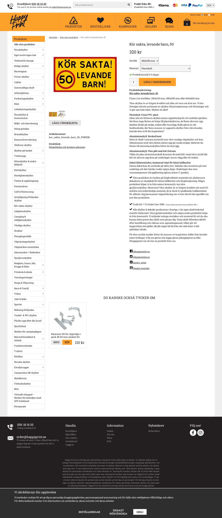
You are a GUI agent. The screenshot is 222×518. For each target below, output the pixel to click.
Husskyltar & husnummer (21, 116)
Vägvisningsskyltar (24, 241)
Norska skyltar (22, 361)
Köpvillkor (70, 434)
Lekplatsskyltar (22, 211)
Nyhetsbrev (154, 431)
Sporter (18, 304)
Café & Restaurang (24, 191)
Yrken (17, 293)
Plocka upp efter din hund (27, 320)
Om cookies (71, 437)
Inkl (206, 14)
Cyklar (17, 82)
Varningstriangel (23, 277)
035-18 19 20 (39, 4)
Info (56, 342)
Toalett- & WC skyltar (25, 315)
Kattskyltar (20, 170)
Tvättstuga (20, 155)
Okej (140, 512)
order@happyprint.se (61, 7)
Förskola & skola (23, 272)
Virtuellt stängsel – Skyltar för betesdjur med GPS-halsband (27, 398)
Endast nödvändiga (118, 512)
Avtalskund (71, 441)
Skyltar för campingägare (27, 331)
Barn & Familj (21, 288)
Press (109, 437)
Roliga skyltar (21, 65)
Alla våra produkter (24, 44)
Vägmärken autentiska (26, 247)
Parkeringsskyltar (24, 98)
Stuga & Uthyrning (24, 282)
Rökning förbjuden (24, 309)
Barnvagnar (20, 71)
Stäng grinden (21, 128)
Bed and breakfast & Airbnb (24, 338)
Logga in (69, 444)
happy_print (139, 262)
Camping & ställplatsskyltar (23, 218)
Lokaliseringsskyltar (25, 109)
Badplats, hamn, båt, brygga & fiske (25, 265)
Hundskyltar (21, 49)
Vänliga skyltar (22, 225)
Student (18, 230)
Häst (16, 103)
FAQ (109, 441)
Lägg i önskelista (65, 123)
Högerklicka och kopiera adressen (67, 147)
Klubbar (18, 356)
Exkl (213, 14)
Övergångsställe (22, 236)
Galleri (110, 431)
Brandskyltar (21, 134)
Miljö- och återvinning (26, 123)
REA (16, 388)
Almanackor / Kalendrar (27, 252)
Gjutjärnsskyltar (23, 257)
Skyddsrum (20, 378)
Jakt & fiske (20, 299)
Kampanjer (20, 406)
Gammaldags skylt (24, 87)
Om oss (110, 434)
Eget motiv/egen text (25, 55)
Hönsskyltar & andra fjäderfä (25, 163)
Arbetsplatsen (21, 92)
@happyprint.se (141, 251)
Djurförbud (20, 326)
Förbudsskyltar (22, 383)
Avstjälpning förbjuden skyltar (26, 198)
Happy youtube (141, 268)
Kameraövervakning (25, 139)
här (177, 146)
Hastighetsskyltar (23, 175)
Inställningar (89, 512)
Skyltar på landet (23, 150)
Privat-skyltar (21, 76)
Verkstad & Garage (24, 60)
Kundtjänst (71, 431)
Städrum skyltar (23, 145)
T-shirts (18, 351)
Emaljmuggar (21, 367)
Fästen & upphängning (26, 180)
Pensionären (21, 186)
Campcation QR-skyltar (26, 372)
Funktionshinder (23, 345)
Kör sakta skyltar (23, 205)
